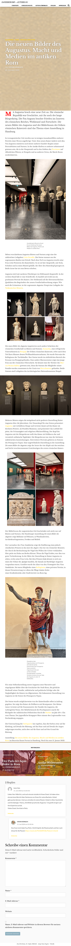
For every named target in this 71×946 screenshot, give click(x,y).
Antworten (11, 813)
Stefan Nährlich (22, 821)
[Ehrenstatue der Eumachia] (35, 329)
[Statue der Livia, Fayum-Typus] (35, 304)
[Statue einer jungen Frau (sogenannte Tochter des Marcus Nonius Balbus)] (16, 329)
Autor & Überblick (42, 5)
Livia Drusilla (29, 257)
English (53, 5)
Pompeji (23, 352)
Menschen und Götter (27, 39)
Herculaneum (45, 368)
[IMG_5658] (21, 471)
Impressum (62, 5)
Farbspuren (27, 724)
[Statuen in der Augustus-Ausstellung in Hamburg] (16, 304)
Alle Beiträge (9, 39)
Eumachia (47, 349)
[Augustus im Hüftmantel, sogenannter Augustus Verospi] (54, 304)
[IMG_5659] (50, 471)
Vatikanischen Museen (14, 288)
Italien (17, 39)
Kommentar (10, 858)
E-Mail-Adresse (12, 901)
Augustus (8, 426)
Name (8, 891)
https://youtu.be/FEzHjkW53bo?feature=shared (41, 831)
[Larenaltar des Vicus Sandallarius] (21, 508)
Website (8, 911)
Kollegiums (40, 567)
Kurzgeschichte (27, 5)
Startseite (15, 5)
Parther (48, 713)
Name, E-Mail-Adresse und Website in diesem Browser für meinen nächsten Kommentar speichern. (32, 926)
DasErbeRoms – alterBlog (15, 2)
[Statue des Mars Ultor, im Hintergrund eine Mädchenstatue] (50, 508)
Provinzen (56, 149)
